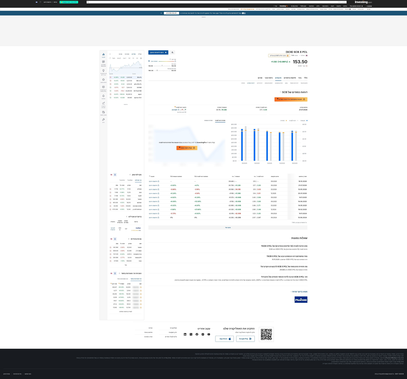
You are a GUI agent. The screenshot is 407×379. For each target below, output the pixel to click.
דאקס (139, 94)
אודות (150, 328)
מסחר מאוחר (323, 9)
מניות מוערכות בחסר (233, 9)
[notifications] (40, 2)
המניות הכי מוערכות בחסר (131, 273)
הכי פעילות (138, 180)
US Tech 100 (137, 91)
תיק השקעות (173, 332)
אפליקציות (173, 328)
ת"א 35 (139, 77)
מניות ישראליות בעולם (312, 9)
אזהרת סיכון (6, 374)
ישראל (354, 9)
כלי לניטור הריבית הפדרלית (263, 9)
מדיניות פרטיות (17, 374)
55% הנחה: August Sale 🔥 (69, 2)
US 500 (139, 87)
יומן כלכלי (303, 6)
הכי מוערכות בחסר (136, 279)
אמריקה (293, 9)
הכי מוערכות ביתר (122, 279)
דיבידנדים (259, 83)
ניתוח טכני (269, 78)
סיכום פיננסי (304, 83)
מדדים (134, 54)
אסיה (273, 9)
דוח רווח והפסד (294, 83)
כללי (305, 78)
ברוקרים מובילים (135, 217)
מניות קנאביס (301, 9)
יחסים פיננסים (268, 83)
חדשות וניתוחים (290, 78)
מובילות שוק (136, 175)
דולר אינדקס (137, 97)
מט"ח (139, 54)
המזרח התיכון (280, 9)
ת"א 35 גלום (137, 84)
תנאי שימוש (28, 374)
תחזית (243, 83)
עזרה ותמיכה (148, 337)
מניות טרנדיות (136, 239)
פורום (260, 78)
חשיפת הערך (154, 61)
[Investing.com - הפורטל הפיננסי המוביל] (363, 2)
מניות (368, 9)
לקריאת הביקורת (113, 228)
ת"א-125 (138, 81)
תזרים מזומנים (279, 83)
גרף (299, 78)
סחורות (127, 54)
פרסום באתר (148, 332)
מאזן (286, 83)
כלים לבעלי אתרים (171, 337)
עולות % (130, 180)
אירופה (287, 9)
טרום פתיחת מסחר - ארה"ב (336, 9)
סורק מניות (294, 6)
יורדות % (122, 180)
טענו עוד (228, 227)
